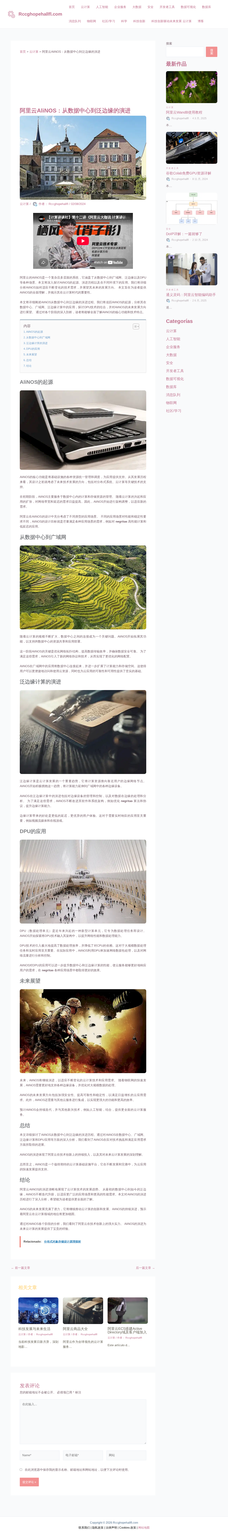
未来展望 (31, 354)
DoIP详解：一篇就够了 (184, 234)
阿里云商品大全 (75, 1329)
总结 (29, 360)
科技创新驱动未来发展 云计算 (171, 21)
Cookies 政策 (127, 1527)
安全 (150, 7)
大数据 (136, 7)
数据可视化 (188, 7)
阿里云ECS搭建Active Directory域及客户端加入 (127, 1330)
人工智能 (102, 7)
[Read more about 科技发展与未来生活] (38, 1310)
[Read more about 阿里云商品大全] (83, 1310)
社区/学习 (108, 21)
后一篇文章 (145, 1267)
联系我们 (84, 1527)
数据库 (206, 7)
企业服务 (120, 7)
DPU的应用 (33, 348)
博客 (201, 21)
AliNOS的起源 (34, 331)
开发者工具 (167, 7)
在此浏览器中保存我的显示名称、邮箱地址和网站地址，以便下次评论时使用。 (78, 1469)
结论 (29, 365)
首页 (72, 7)
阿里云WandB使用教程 (184, 112)
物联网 (91, 21)
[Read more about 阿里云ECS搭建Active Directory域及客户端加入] (128, 1310)
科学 (124, 21)
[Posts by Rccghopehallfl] (168, 118)
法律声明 (111, 1527)
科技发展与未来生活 (34, 1329)
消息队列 (75, 21)
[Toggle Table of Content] (134, 326)
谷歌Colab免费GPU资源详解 (188, 173)
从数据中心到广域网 (38, 337)
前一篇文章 (20, 1267)
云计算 (85, 7)
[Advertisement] (83, 80)
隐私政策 (97, 1527)
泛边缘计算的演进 (37, 343)
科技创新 (139, 21)
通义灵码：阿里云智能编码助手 (191, 295)
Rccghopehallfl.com (40, 14)
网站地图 (144, 1527)
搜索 (169, 43)
